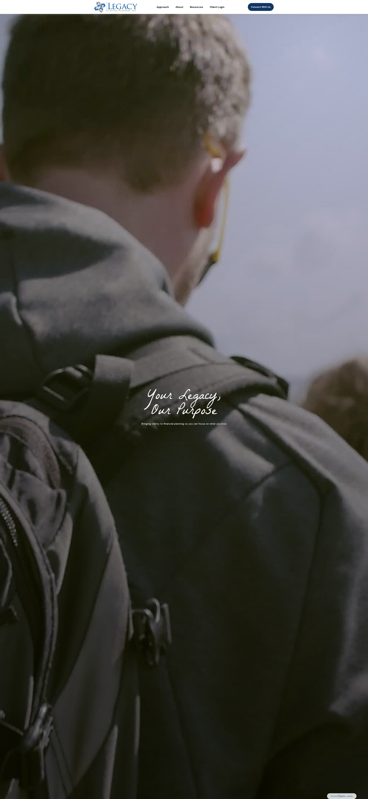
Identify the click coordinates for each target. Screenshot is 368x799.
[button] (162, 7)
